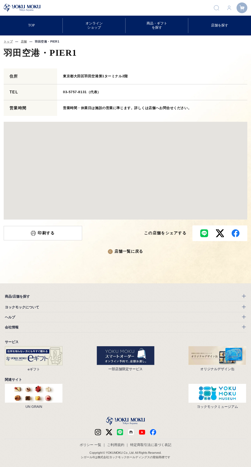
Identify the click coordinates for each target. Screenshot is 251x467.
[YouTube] (142, 432)
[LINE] (120, 432)
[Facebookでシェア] (235, 233)
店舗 (24, 41)
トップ (8, 41)
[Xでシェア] (220, 233)
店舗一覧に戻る (128, 251)
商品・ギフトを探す (157, 25)
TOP (31, 25)
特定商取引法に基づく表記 (150, 445)
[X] (109, 432)
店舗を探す (219, 25)
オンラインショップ (94, 25)
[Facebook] (131, 432)
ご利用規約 (115, 445)
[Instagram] (98, 432)
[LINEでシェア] (204, 233)
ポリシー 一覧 (90, 445)
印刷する (46, 233)
